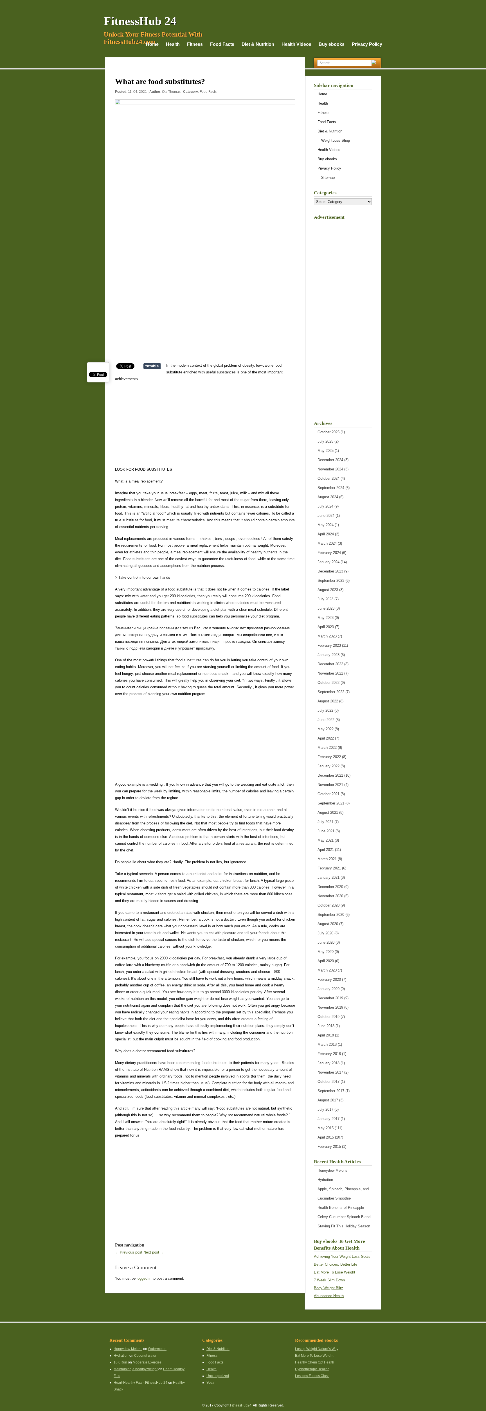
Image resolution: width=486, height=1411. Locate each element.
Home (152, 44)
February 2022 (329, 757)
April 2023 (326, 627)
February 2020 (329, 979)
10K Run (120, 1362)
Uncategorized (217, 1376)
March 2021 (327, 859)
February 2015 (329, 1146)
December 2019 (330, 998)
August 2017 (328, 1100)
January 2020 (328, 989)
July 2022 (325, 710)
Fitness (195, 44)
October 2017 (328, 1081)
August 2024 (328, 497)
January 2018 (328, 1063)
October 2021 (328, 794)
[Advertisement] (205, 322)
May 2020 (326, 952)
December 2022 (330, 664)
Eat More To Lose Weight (334, 1272)
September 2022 (331, 692)
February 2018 (329, 1054)
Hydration (325, 1180)
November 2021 (330, 785)
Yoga (210, 1383)
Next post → (153, 1252)
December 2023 (330, 571)
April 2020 (326, 961)
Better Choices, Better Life (335, 1264)
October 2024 (328, 478)
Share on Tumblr (152, 366)
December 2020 (330, 887)
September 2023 (331, 580)
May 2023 (326, 618)
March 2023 (327, 636)
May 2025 (326, 450)
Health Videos (296, 44)
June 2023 (326, 608)
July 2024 (325, 506)
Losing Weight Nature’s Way (316, 1349)
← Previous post (128, 1252)
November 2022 (330, 673)
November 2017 (330, 1072)
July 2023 (325, 599)
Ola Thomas (171, 92)
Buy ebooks (332, 44)
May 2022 (326, 729)
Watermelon (157, 1349)
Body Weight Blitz (328, 1288)
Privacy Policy (367, 44)
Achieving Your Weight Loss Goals (342, 1256)
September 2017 (331, 1091)
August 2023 (328, 590)
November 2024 (330, 469)
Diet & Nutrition (258, 44)
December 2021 (330, 775)
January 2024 (328, 562)
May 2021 (326, 840)
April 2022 (326, 738)
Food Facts (222, 44)
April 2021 (326, 849)
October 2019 (328, 1017)
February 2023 (329, 645)
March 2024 (327, 543)
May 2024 (326, 525)
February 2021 (329, 868)
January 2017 (328, 1119)
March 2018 (327, 1044)
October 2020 (328, 905)
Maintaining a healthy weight (136, 1369)
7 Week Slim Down (329, 1280)
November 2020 (330, 896)
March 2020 (327, 970)
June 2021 (326, 831)
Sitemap (328, 177)
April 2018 (326, 1035)
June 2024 (326, 515)
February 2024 (329, 553)
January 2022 (328, 766)
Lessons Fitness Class (312, 1376)
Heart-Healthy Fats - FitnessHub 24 (140, 1383)
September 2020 (331, 914)
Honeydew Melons (332, 1170)
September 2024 (331, 488)
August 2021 (328, 812)
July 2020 (325, 933)
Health (173, 44)
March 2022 (327, 747)
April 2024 (326, 534)
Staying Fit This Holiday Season (344, 1226)
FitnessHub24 (240, 1405)
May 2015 (326, 1128)
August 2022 (328, 701)
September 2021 (331, 803)
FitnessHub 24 (140, 21)
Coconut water (145, 1356)
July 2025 (325, 441)
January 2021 (328, 877)
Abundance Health (329, 1296)
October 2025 (328, 432)
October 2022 (328, 682)
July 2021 (325, 822)
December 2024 (330, 460)
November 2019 (330, 1007)
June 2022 (326, 720)
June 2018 (326, 1026)
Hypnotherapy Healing (312, 1369)
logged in (144, 1278)
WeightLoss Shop (335, 140)
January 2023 (328, 655)
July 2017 (325, 1109)
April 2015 (326, 1137)
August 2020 (328, 924)
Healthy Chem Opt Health (314, 1362)
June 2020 (326, 942)
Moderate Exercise (147, 1362)
